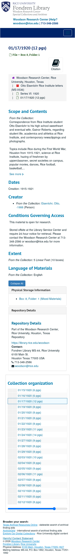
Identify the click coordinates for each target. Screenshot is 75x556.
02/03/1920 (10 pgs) (30, 457)
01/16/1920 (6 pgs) (29, 396)
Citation (55, 69)
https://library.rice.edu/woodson (30, 343)
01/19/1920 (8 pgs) (29, 407)
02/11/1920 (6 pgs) (29, 496)
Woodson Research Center (30, 19)
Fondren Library (11, 544)
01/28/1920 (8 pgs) (29, 446)
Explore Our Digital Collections (19, 533)
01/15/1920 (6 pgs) (29, 390)
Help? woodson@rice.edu (35, 21)
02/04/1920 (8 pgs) (29, 463)
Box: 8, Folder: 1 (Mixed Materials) (40, 299)
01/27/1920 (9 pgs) (29, 440)
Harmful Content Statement (18, 538)
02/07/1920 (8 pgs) (29, 479)
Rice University (28, 544)
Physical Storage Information (31, 290)
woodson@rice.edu (26, 366)
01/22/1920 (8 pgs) (29, 423)
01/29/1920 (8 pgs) (29, 451)
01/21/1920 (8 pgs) (29, 418)
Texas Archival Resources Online (20, 524)
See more (15, 174)
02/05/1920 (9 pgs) (29, 468)
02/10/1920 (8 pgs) (29, 491)
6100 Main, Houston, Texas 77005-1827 (43, 546)
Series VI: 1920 (29, 93)
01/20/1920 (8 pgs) (29, 412)
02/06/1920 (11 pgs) (30, 474)
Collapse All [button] (17, 283)
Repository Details (24, 310)
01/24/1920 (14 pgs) (30, 435)
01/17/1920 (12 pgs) (30, 401)
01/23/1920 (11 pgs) (30, 429)
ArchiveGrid (9, 530)
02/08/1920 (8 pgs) (29, 485)
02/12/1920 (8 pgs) (29, 502)
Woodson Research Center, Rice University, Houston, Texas (33, 80)
